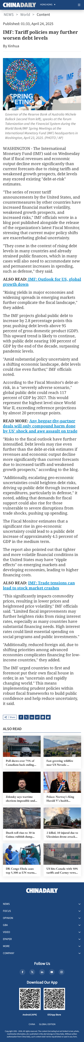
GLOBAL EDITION (47, 1024)
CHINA (32, 1024)
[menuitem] (46, 5)
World (25, 14)
